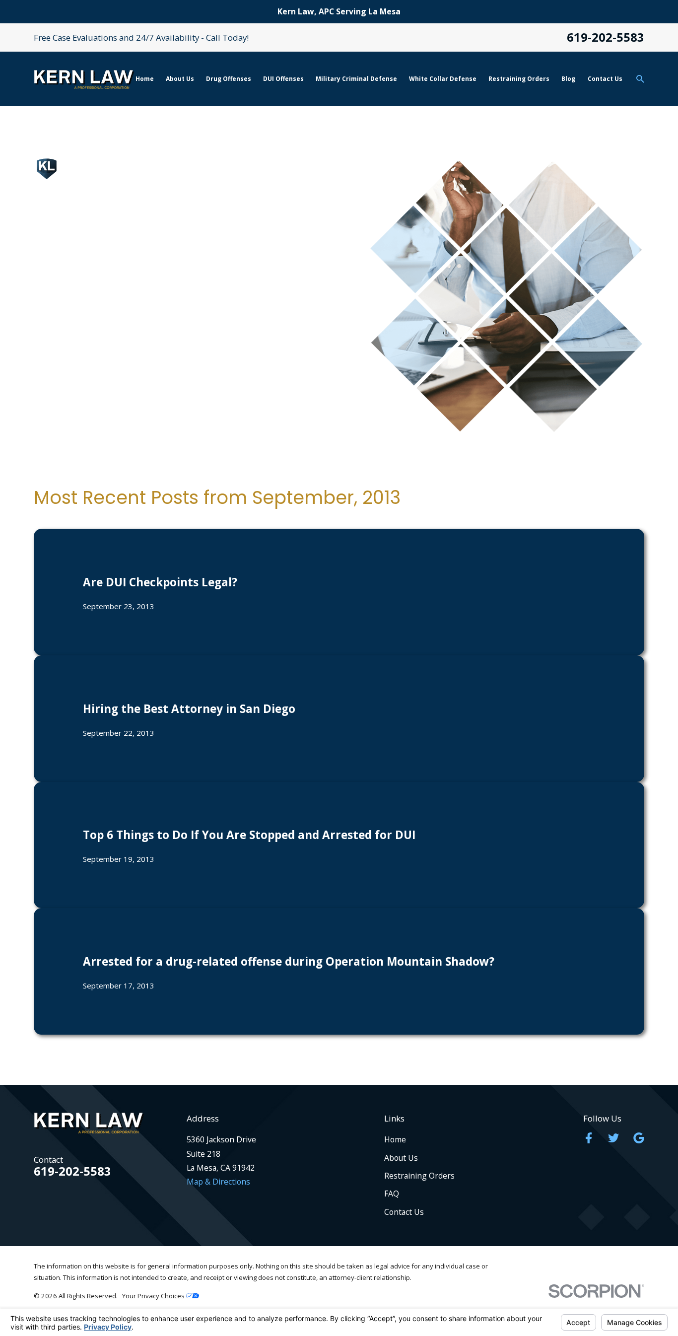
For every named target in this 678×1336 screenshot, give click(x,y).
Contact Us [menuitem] (605, 78)
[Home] (84, 79)
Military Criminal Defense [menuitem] (356, 78)
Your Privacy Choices (154, 1295)
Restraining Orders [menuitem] (518, 78)
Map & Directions (218, 1181)
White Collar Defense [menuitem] (442, 78)
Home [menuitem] (145, 78)
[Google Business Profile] (638, 1137)
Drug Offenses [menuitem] (228, 78)
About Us (401, 1157)
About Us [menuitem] (180, 78)
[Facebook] (588, 1137)
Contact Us (404, 1211)
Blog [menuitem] (568, 78)
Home (395, 1139)
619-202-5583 (605, 38)
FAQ (391, 1193)
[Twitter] (613, 1137)
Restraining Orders (419, 1175)
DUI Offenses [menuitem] (283, 78)
